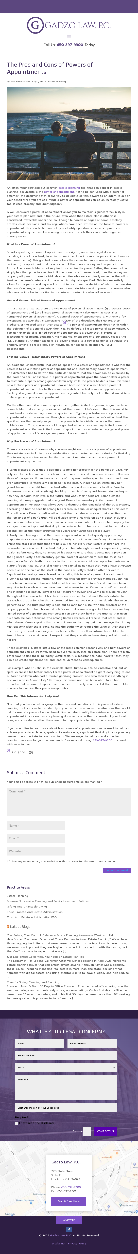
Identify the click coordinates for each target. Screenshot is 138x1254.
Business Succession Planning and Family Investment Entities (48, 901)
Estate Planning (57, 81)
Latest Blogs (20, 926)
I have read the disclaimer (36, 1123)
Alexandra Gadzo (20, 81)
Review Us (69, 1220)
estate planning (69, 188)
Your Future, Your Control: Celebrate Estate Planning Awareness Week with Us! (60, 935)
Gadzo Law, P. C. (61, 1236)
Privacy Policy (77, 1244)
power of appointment (59, 192)
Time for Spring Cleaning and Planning (33, 982)
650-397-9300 (102, 740)
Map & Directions (69, 1201)
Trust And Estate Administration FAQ (32, 917)
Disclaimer (58, 1244)
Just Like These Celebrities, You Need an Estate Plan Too (45, 957)
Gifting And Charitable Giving (27, 907)
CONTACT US (105, 1131)
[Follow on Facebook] (69, 1229)
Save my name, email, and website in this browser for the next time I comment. (64, 862)
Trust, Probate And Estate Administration (35, 912)
